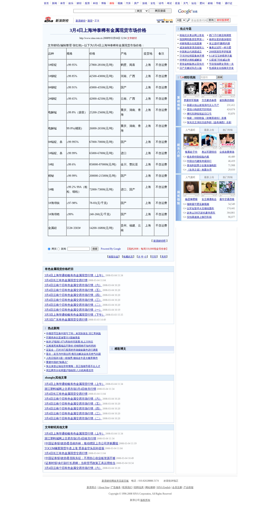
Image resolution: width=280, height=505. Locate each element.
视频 (120, 3)
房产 (136, 3)
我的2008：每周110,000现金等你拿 (147, 248)
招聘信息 (139, 487)
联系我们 (127, 487)
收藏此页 (128, 256)
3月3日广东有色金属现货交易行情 (66, 319)
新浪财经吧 (159, 240)
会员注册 (177, 487)
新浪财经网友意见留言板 (115, 480)
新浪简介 (92, 487)
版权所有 (145, 500)
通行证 (228, 3)
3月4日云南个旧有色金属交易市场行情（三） (73, 299)
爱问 (202, 3)
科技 (95, 3)
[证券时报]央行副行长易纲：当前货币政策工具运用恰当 (79, 463)
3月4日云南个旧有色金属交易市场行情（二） (73, 304)
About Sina (103, 487)
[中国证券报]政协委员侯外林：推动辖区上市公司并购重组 (81, 443)
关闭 (163, 256)
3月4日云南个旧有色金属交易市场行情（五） (73, 290)
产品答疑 (188, 487)
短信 (193, 3)
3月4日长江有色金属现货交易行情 (66, 280)
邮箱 (210, 3)
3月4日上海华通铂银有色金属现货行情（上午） (74, 275)
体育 (62, 3)
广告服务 (116, 487)
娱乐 (70, 3)
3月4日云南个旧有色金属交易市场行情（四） (73, 295)
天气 (185, 3)
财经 (79, 3)
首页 (46, 3)
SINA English (164, 487)
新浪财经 (80, 20)
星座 (177, 3)
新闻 (54, 3)
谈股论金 (113, 256)
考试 (169, 3)
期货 (90, 20)
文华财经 (132, 38)
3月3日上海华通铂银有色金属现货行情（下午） (74, 314)
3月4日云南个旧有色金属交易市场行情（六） (73, 285)
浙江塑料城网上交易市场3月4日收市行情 (70, 388)
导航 (218, 3)
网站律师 (150, 487)
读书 (161, 3)
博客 (103, 3)
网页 (54, 248)
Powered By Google (111, 248)
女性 (152, 3)
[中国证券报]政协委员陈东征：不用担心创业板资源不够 (79, 458)
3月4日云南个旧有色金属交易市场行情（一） (73, 309)
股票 (87, 3)
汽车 (128, 3)
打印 (153, 256)
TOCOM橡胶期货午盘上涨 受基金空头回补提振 (74, 448)
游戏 (144, 3)
